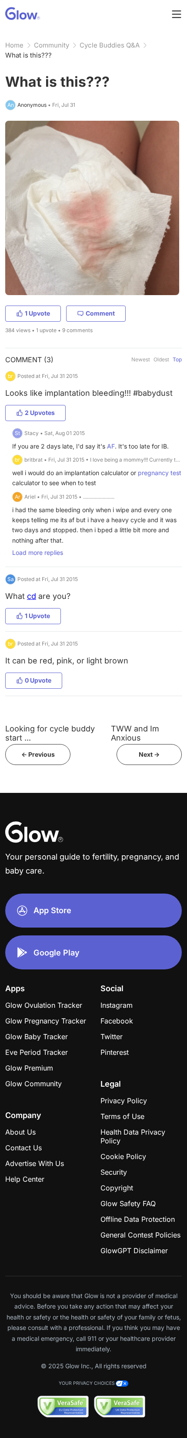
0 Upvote (38, 680)
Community (51, 45)
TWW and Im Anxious (135, 733)
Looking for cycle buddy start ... (50, 733)
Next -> (149, 754)
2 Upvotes (40, 412)
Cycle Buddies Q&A (110, 45)
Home (14, 45)
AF (111, 446)
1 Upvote (37, 313)
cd (31, 596)
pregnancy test (159, 472)
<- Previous (38, 754)
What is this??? (28, 55)
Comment (100, 313)
